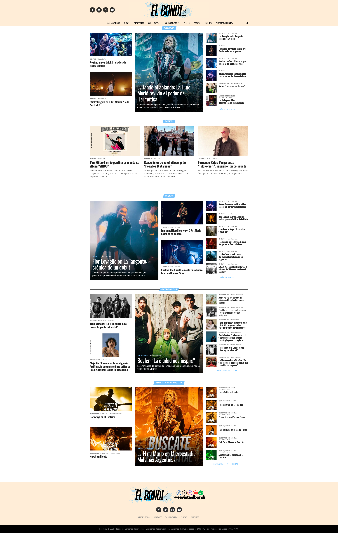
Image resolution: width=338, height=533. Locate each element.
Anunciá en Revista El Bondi (176, 517)
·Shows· (127, 23)
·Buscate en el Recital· (225, 23)
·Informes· (208, 23)
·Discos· (187, 23)
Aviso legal (195, 517)
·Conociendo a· (154, 23)
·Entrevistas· (138, 23)
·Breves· (197, 23)
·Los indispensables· (171, 23)
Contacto (158, 517)
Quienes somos (144, 517)
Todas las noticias (112, 23)
